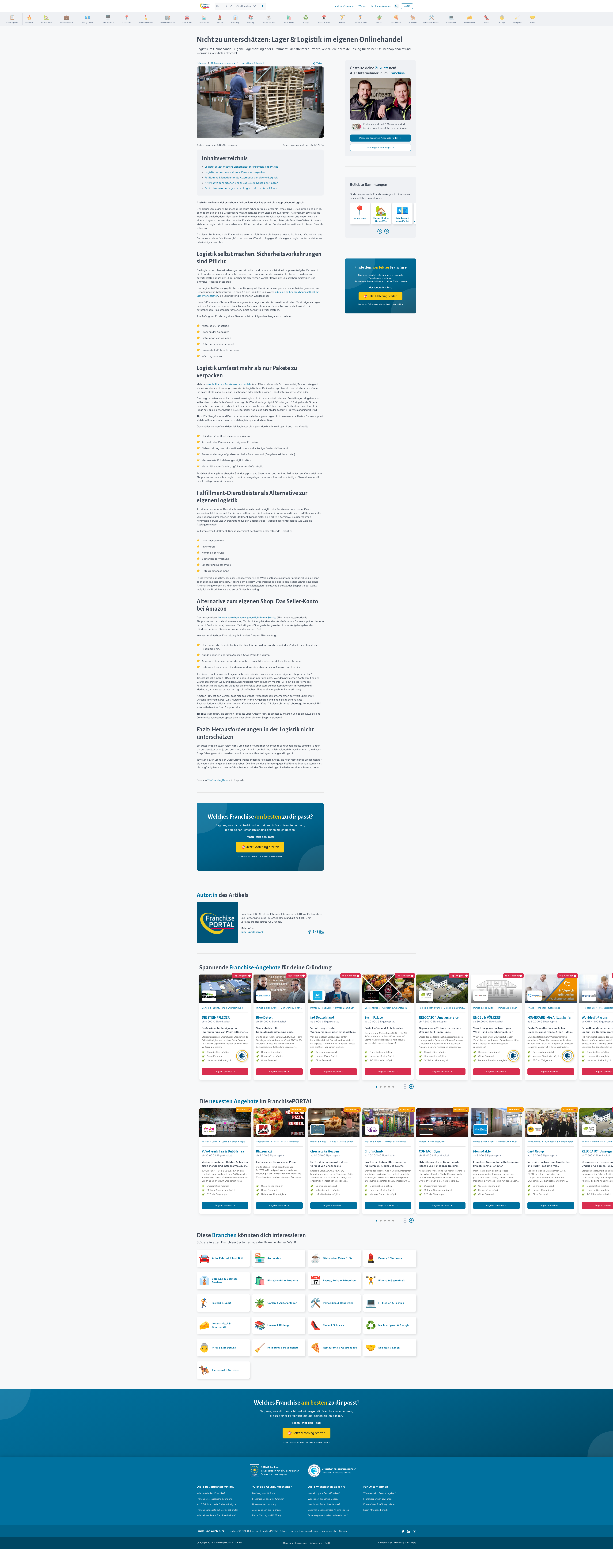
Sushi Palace (374, 1017)
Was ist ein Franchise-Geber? (323, 1498)
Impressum (301, 1543)
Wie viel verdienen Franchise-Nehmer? (217, 1515)
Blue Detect (264, 1017)
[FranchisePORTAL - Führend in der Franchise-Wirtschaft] (204, 6)
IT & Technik (588, 1007)
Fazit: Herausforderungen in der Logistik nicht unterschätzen (241, 188)
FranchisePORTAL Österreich (243, 1531)
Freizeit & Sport (373, 1141)
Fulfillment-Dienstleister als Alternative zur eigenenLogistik (241, 177)
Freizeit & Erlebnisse (395, 1141)
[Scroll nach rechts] (609, 19)
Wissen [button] (362, 6)
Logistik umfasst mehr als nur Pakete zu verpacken (235, 172)
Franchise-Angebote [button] (343, 6)
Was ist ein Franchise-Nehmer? (324, 1504)
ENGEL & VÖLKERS (487, 1017)
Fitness (422, 1141)
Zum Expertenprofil (252, 932)
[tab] (376, 1087)
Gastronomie (371, 1007)
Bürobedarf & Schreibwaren (559, 1141)
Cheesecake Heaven (324, 1151)
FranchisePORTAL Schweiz (274, 1531)
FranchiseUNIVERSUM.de (334, 1531)
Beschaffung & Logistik (252, 63)
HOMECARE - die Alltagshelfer (549, 1017)
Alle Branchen (243, 6)
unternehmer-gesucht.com (304, 1531)
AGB (327, 1543)
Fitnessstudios (438, 1141)
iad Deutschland (322, 1017)
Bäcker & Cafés (210, 1141)
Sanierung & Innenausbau (294, 1007)
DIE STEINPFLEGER (216, 1017)
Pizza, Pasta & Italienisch (286, 1141)
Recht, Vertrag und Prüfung (266, 1515)
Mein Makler (482, 1151)
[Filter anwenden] (262, 6)
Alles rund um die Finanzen (266, 1509)
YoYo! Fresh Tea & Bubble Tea (223, 1151)
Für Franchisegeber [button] (381, 6)
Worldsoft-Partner (595, 1017)
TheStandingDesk (217, 780)
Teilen (319, 63)
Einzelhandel (534, 1141)
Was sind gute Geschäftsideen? (324, 1493)
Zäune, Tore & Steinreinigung (228, 1007)
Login (407, 6)
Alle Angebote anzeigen (379, 147)
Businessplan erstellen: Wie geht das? (328, 1515)
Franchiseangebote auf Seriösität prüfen (217, 1509)
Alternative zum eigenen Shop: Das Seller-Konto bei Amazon (241, 183)
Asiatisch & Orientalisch (394, 1007)
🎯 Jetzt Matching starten (260, 847)
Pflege (530, 1007)
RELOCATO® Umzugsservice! (439, 1017)
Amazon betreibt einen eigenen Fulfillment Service (246, 617)
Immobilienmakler (344, 1007)
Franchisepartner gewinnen (377, 1498)
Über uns (288, 1543)
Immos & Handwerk (266, 1007)
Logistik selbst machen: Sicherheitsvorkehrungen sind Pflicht (241, 167)
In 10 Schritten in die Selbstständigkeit (217, 1504)
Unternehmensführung (223, 63)
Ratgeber (201, 63)
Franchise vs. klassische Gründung (215, 1498)
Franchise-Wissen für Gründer (268, 1498)
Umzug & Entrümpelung (456, 1007)
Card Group (535, 1151)
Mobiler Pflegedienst (549, 1007)
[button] (396, 6)
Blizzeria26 (264, 1151)
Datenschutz (316, 1543)
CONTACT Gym (429, 1151)
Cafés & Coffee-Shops (233, 1141)
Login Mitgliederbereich (375, 1509)
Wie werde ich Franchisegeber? (379, 1493)
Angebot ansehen (224, 1071)
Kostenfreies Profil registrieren (379, 1504)
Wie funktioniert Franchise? (211, 1493)
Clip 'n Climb (374, 1151)
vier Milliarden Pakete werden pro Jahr (229, 384)
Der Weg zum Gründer (264, 1493)
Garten (205, 1007)
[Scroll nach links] (26, 19)
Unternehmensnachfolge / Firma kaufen (328, 1509)
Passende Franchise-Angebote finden (379, 137)
